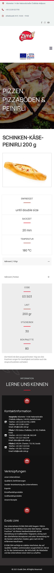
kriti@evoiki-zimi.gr (21, 451)
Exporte (7, 488)
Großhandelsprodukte (13, 496)
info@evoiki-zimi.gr (21, 427)
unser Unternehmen (12, 477)
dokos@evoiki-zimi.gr (22, 440)
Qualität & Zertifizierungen (15, 481)
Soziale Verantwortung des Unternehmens (21, 485)
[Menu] (51, 48)
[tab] (27, 261)
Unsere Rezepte (10, 500)
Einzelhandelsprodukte (13, 492)
